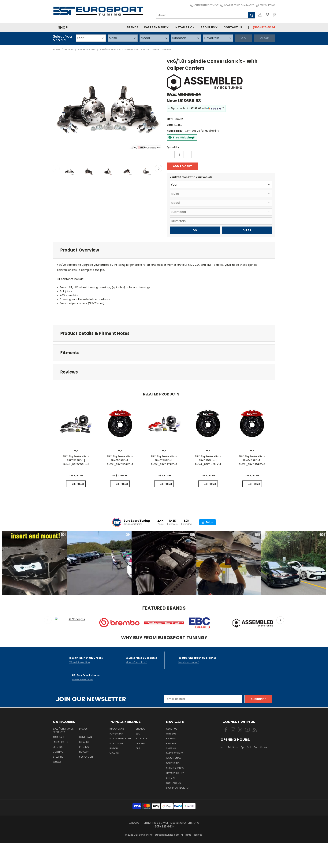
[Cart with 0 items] (274, 14)
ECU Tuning (173, 763)
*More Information (79, 662)
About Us (208, 27)
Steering (58, 756)
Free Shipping (267, 5)
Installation (185, 27)
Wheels (57, 761)
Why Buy (171, 733)
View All (114, 753)
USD (233, 758)
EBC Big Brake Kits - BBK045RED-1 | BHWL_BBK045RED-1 (252, 460)
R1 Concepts (117, 728)
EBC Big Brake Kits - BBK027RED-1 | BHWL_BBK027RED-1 (164, 460)
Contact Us (233, 27)
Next (158, 168)
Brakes (83, 728)
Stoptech (141, 738)
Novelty (84, 751)
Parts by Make (155, 27)
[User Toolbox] (260, 14)
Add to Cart (78, 483)
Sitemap (170, 778)
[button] (268, 14)
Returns (171, 743)
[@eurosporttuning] (117, 522)
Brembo (140, 728)
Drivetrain (85, 737)
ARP (138, 748)
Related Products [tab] (161, 394)
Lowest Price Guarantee (239, 5)
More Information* (136, 662)
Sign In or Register (177, 787)
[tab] (164, 250)
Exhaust (84, 742)
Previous (56, 168)
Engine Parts (60, 742)
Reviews (171, 738)
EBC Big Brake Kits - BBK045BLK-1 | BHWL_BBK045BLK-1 (208, 460)
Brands (132, 27)
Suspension (86, 756)
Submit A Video (175, 768)
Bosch (114, 748)
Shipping (171, 748)
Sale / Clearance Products (63, 730)
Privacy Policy (175, 773)
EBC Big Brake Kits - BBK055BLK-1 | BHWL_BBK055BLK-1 (76, 460)
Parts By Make (174, 753)
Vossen (140, 743)
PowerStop (116, 733)
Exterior (58, 746)
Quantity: (173, 147)
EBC (138, 733)
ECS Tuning (116, 743)
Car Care (59, 737)
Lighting (58, 751)
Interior (84, 746)
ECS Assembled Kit (120, 738)
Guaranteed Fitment (206, 5)
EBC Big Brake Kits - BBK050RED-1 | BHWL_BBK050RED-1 (120, 460)
